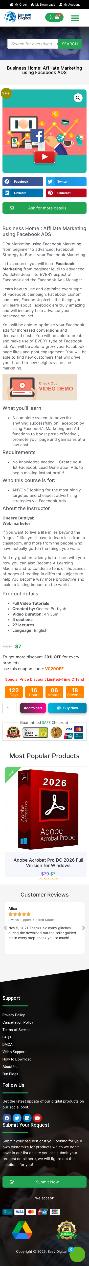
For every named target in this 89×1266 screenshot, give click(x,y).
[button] (75, 18)
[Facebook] (6, 1118)
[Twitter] (17, 1118)
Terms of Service (16, 1030)
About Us (10, 1066)
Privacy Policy (13, 1015)
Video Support (14, 1052)
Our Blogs (10, 1074)
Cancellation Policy (17, 1022)
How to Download (16, 1059)
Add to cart (33, 708)
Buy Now (70, 708)
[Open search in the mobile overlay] (44, 44)
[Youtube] (37, 1118)
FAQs (6, 1037)
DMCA (7, 1044)
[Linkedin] (27, 1118)
